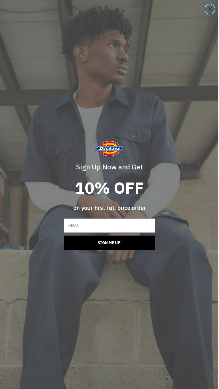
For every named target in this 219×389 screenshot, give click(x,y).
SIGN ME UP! (107, 242)
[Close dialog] (205, 9)
